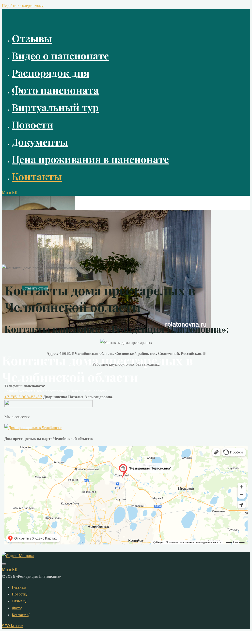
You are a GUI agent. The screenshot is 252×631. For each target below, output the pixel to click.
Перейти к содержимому (23, 5)
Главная (18, 587)
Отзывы (18, 600)
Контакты (20, 614)
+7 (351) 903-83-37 (23, 396)
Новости (19, 594)
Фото (16, 607)
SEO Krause (12, 625)
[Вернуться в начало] (4, 564)
